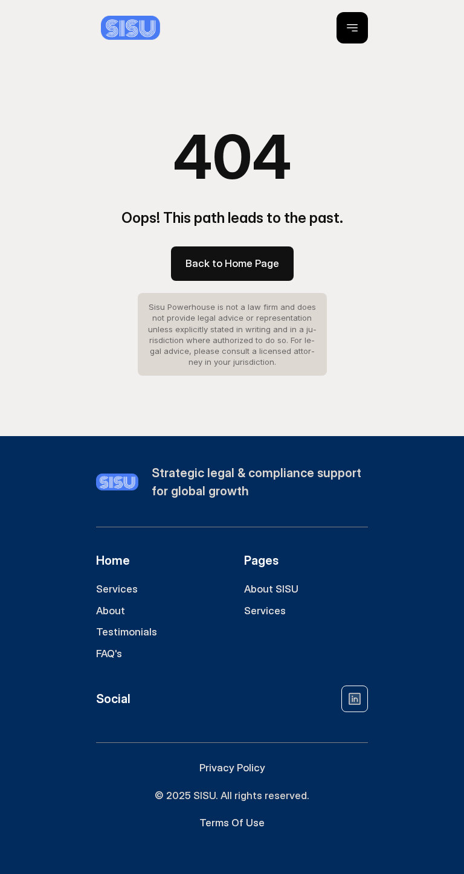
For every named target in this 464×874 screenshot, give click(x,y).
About (110, 611)
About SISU (271, 589)
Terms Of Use (232, 823)
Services (117, 589)
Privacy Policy (232, 768)
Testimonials (126, 632)
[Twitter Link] (354, 699)
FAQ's (109, 653)
